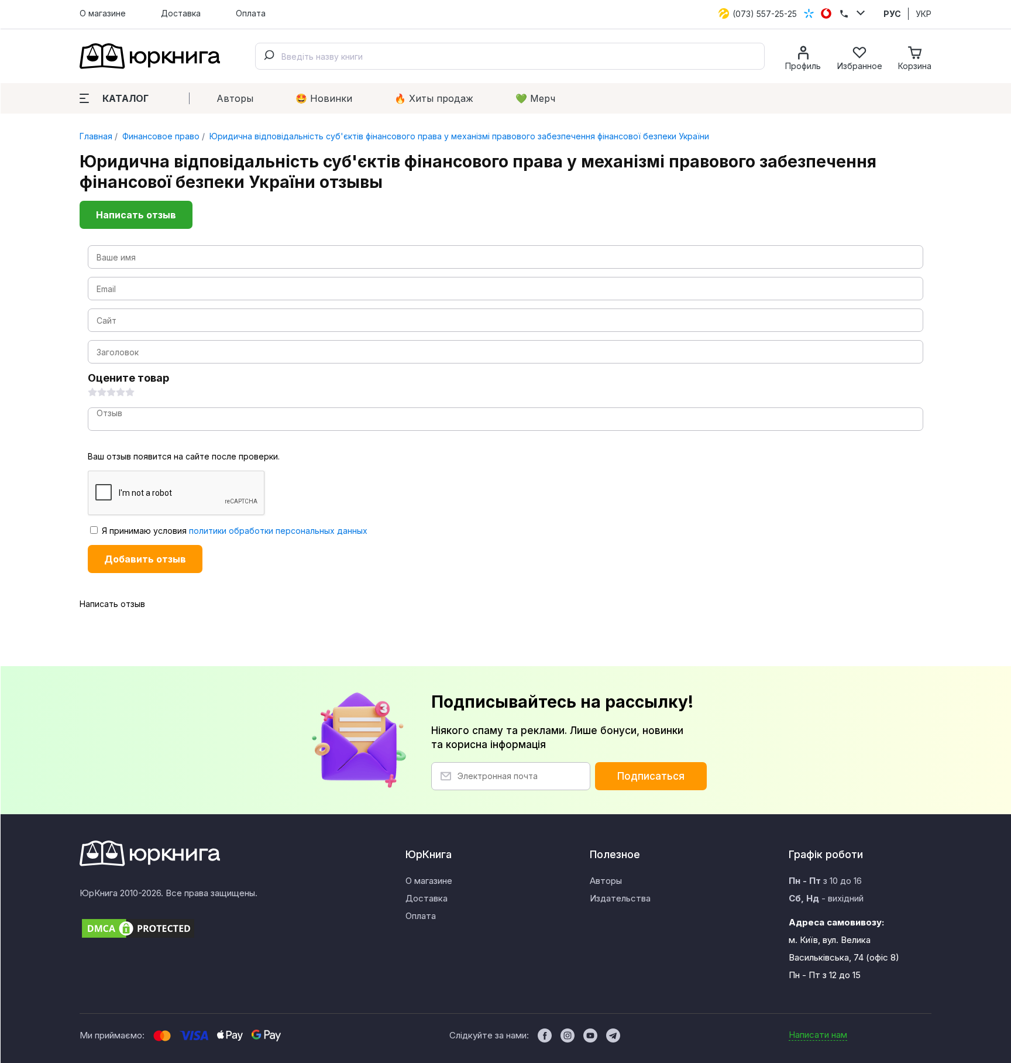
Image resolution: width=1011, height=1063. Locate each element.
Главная (96, 136)
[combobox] (510, 56)
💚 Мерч (535, 98)
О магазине (103, 13)
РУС (892, 14)
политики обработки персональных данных (278, 531)
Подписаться (651, 776)
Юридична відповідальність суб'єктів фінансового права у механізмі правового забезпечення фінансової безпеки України (458, 136)
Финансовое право (160, 136)
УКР (923, 14)
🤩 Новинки (323, 98)
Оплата (251, 13)
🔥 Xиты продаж (433, 98)
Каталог (125, 98)
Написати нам (818, 1034)
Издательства (620, 898)
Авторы (234, 98)
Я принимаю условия (233, 531)
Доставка (181, 13)
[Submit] (268, 56)
